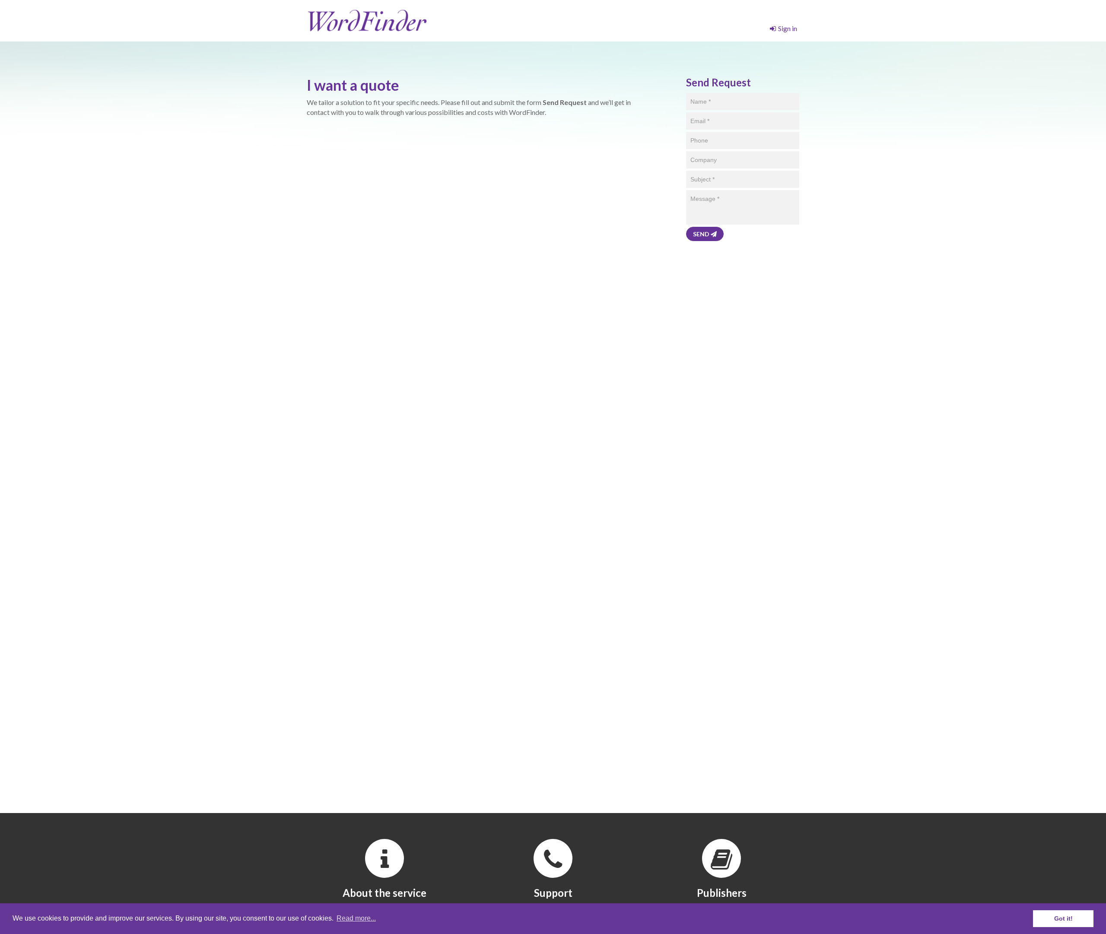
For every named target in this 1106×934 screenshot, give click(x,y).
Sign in (787, 28)
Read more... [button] (356, 918)
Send (702, 234)
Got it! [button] (1063, 918)
